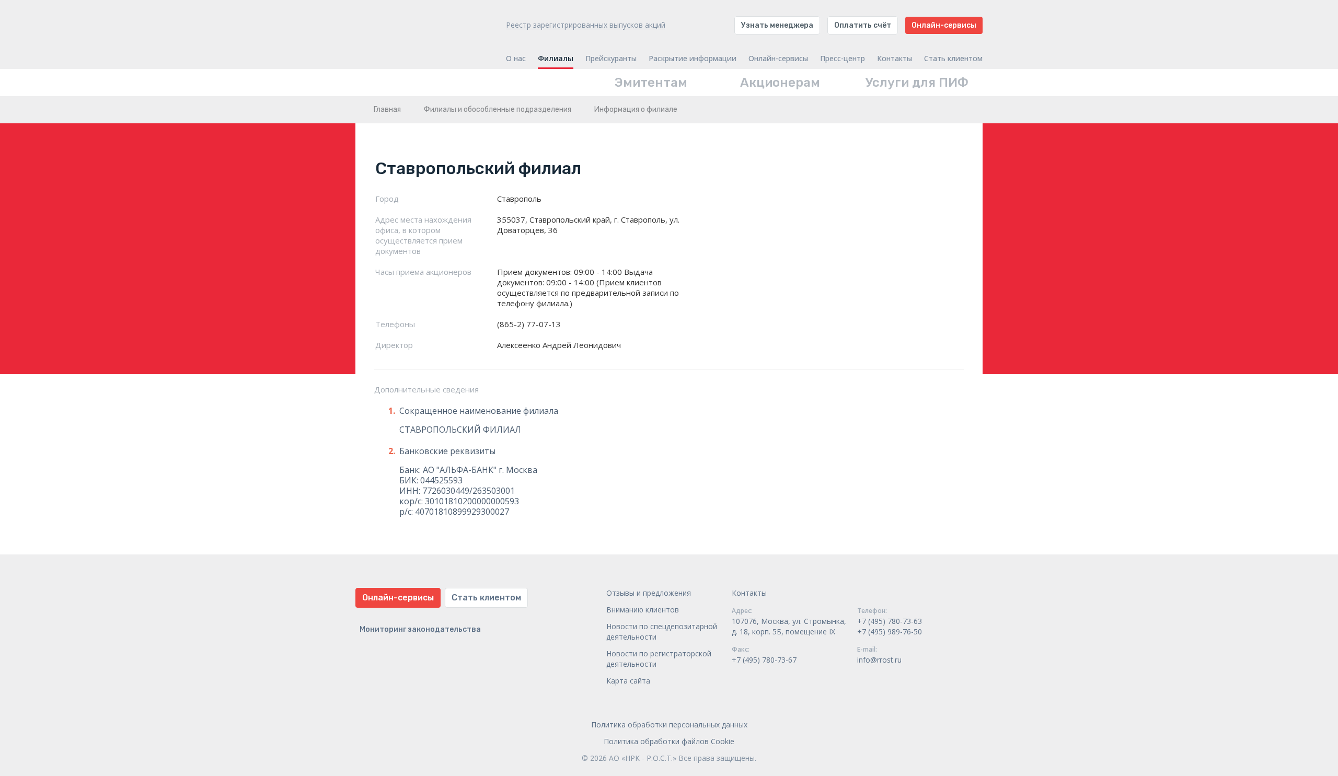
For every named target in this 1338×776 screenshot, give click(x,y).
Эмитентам (651, 82)
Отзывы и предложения (648, 593)
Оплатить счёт (862, 25)
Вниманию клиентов (642, 610)
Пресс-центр (842, 58)
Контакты (894, 58)
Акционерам (780, 82)
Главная (387, 109)
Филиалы (555, 58)
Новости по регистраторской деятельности (658, 658)
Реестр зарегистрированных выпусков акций (585, 25)
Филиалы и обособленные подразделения (497, 109)
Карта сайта (628, 681)
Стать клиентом (953, 58)
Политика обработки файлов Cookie (669, 741)
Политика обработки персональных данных (669, 724)
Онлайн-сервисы (944, 25)
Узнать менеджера (777, 25)
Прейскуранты (611, 58)
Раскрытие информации (692, 58)
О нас (516, 58)
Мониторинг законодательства (420, 629)
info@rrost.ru (879, 660)
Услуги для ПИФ (917, 82)
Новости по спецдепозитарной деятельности (661, 631)
